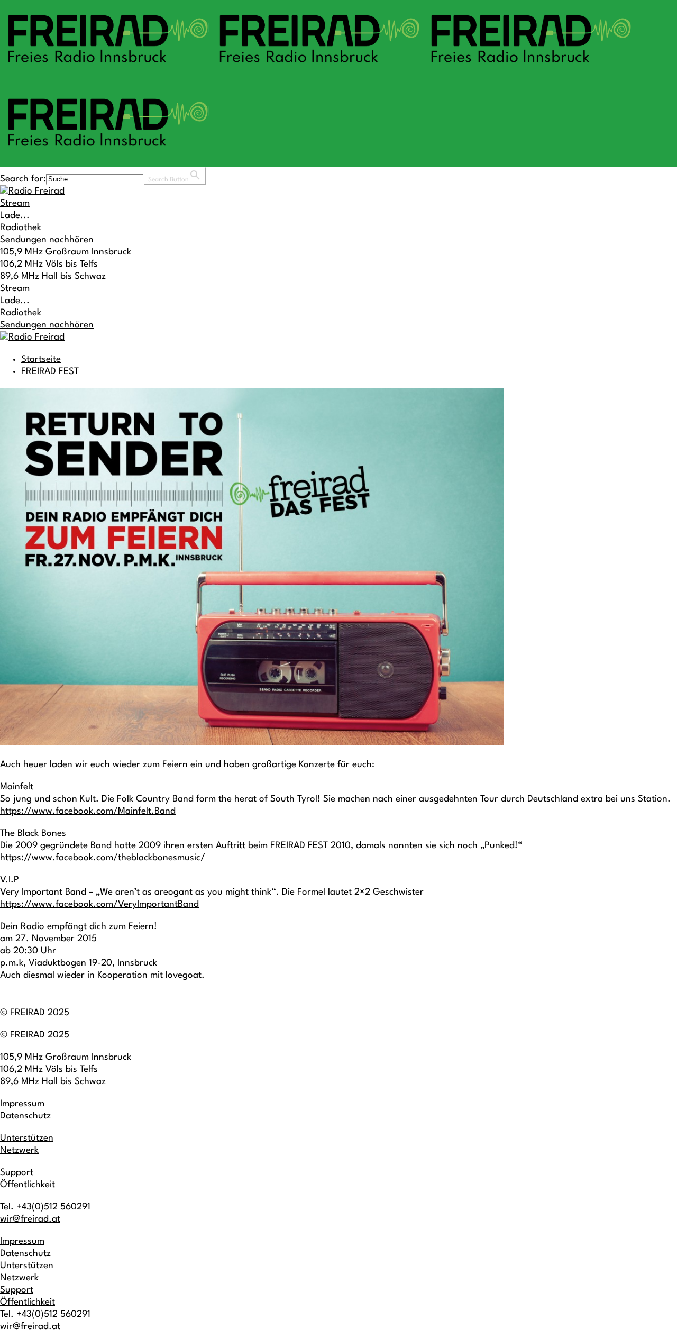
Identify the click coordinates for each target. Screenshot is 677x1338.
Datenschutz (25, 1116)
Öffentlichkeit (27, 1184)
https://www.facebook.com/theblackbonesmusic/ (102, 857)
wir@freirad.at (30, 1219)
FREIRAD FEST (50, 371)
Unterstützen (26, 1138)
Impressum (22, 1103)
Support (16, 1172)
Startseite (41, 359)
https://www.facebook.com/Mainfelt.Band (88, 811)
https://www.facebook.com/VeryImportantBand (99, 904)
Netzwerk (19, 1150)
